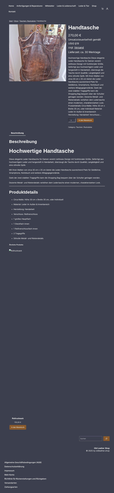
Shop (16, 21)
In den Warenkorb (85, 120)
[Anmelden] (107, 8)
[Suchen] (106, 438)
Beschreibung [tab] (17, 133)
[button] (62, 28)
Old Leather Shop (102, 448)
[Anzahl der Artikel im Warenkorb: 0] (102, 8)
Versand (79, 47)
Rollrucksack (17, 418)
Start (11, 21)
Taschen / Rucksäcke (28, 21)
